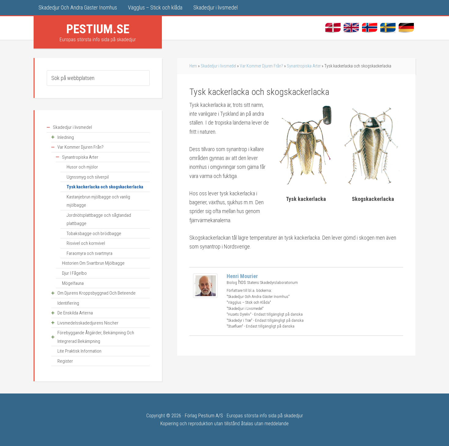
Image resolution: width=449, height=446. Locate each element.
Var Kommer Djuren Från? (261, 65)
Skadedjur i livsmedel (218, 65)
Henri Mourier (242, 276)
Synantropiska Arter (304, 65)
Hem (193, 65)
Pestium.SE (98, 29)
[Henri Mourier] (205, 296)
